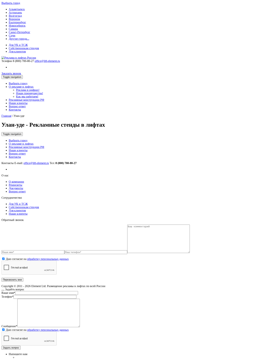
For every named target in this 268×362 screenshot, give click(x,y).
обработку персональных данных (48, 258)
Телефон (6, 61)
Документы (16, 188)
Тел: (63, 163)
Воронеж (14, 19)
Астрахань (15, 12)
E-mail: (31, 163)
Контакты (15, 109)
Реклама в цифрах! (27, 90)
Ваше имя (8, 292)
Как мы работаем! (27, 96)
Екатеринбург (17, 22)
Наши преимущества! (29, 93)
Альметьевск (17, 9)
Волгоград (15, 15)
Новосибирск (17, 25)
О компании (16, 181)
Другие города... (19, 38)
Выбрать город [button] (10, 3)
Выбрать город (18, 83)
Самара (13, 28)
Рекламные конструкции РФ (26, 99)
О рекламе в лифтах (21, 86)
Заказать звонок (11, 73)
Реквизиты (15, 184)
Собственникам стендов (24, 48)
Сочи (12, 35)
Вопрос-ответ (17, 106)
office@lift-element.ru (47, 61)
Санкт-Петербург (19, 32)
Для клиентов (17, 51)
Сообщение (9, 326)
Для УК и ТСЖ (18, 44)
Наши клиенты (18, 103)
